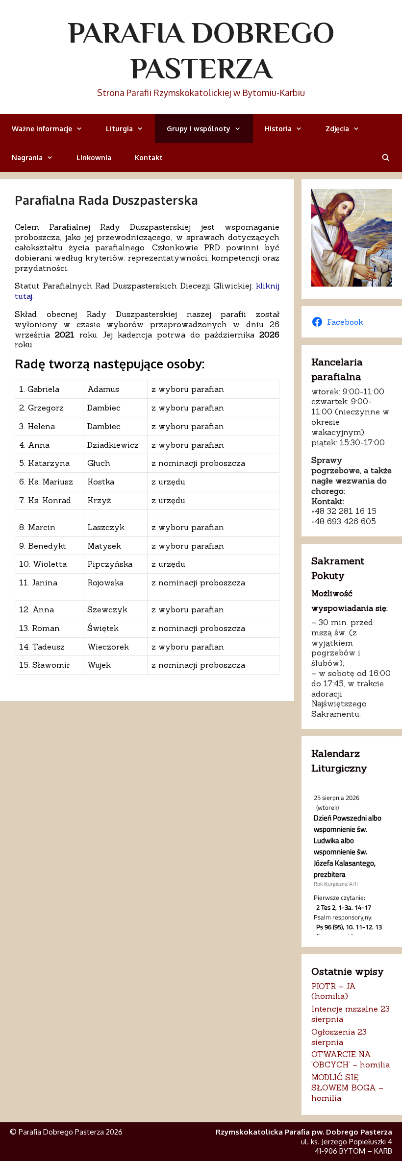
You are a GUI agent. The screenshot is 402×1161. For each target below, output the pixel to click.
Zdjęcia (337, 128)
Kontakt (149, 157)
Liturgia (119, 128)
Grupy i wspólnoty (198, 128)
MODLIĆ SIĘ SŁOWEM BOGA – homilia (347, 1087)
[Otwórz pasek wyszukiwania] (386, 157)
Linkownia (93, 157)
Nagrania (27, 157)
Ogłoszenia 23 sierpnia (339, 1037)
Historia (278, 128)
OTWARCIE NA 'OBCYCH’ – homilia (350, 1059)
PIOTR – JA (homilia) (333, 991)
